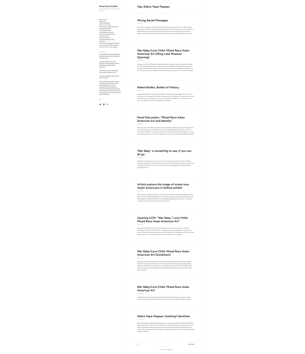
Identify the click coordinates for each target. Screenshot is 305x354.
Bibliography (102, 21)
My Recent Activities (104, 37)
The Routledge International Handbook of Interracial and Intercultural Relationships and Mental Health (109, 56)
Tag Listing (102, 41)
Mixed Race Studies (108, 6)
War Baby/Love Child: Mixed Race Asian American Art (163, 288)
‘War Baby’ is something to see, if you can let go (164, 152)
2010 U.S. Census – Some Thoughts (108, 47)
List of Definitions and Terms (106, 32)
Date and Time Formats (105, 25)
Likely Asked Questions (105, 28)
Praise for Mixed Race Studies (106, 39)
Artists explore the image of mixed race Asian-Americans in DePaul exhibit (163, 186)
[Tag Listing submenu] (105, 41)
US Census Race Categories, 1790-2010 (109, 43)
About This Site (103, 19)
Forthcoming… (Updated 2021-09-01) (108, 27)
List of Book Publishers (105, 30)
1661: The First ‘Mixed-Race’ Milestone (109, 45)
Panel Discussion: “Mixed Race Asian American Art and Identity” (161, 119)
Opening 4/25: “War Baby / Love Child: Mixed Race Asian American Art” (162, 219)
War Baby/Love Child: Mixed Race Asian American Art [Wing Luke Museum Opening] (163, 54)
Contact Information (104, 23)
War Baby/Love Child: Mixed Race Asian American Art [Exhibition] (163, 253)
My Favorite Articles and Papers (107, 34)
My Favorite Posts (103, 36)
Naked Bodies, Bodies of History (158, 87)
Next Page (191, 344)
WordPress (169, 349)
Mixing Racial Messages (152, 20)
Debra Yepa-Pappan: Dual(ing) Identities (163, 316)
